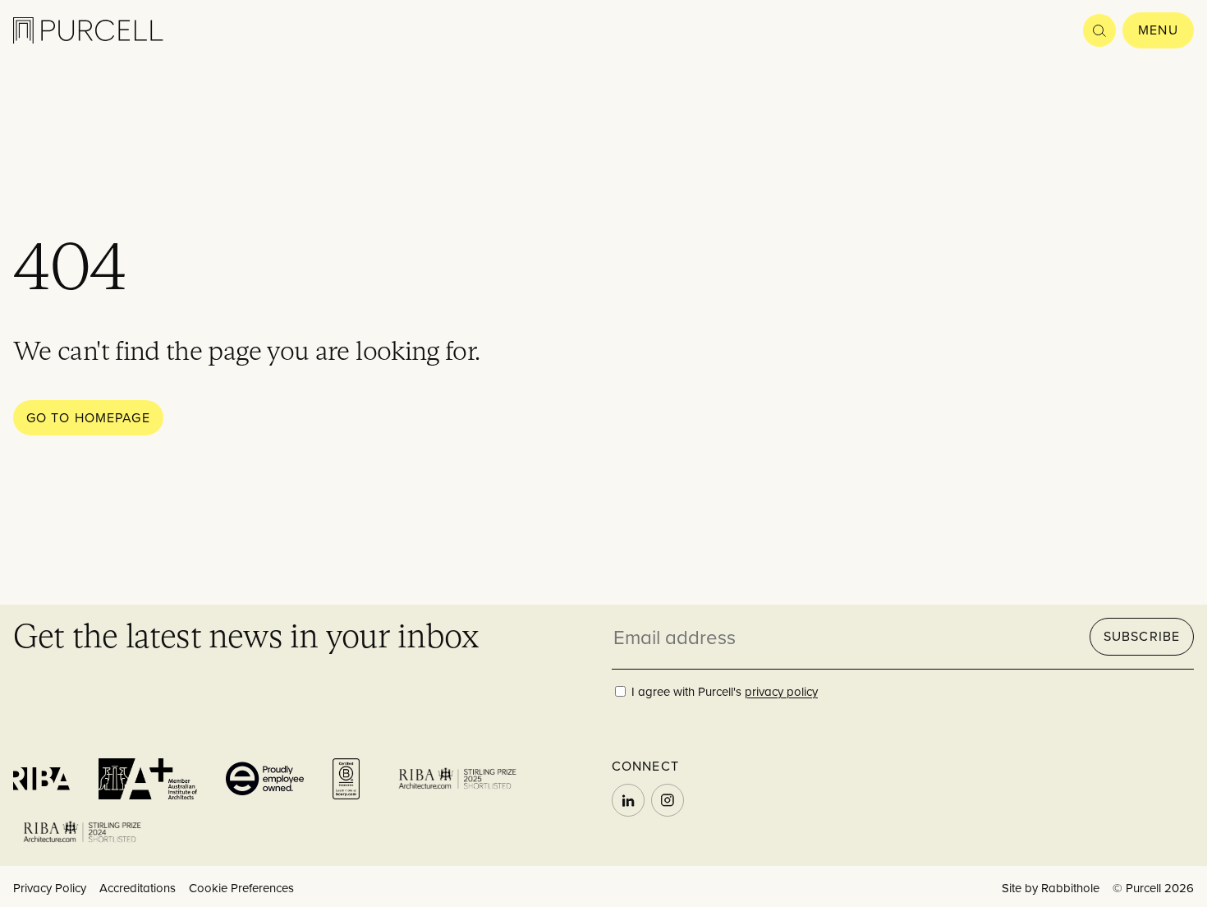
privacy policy (781, 691)
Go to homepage (88, 417)
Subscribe (1142, 636)
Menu (1157, 30)
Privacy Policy (49, 887)
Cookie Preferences (241, 887)
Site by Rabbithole (1050, 887)
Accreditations (137, 887)
